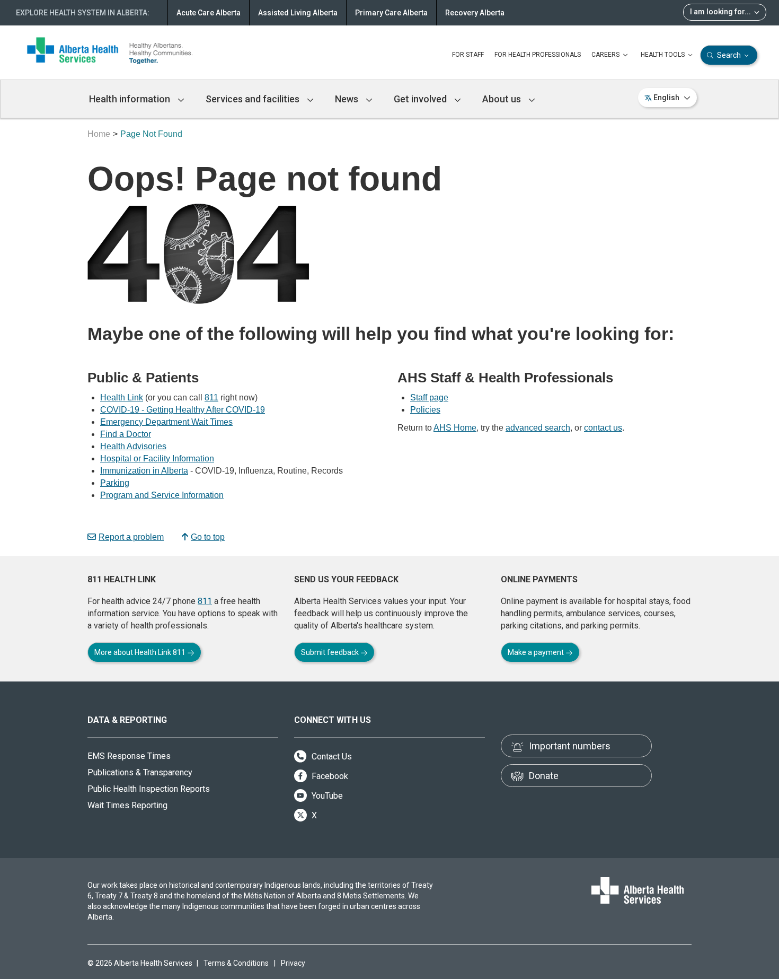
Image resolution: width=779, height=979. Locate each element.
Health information (130, 98)
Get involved (421, 98)
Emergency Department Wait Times (166, 421)
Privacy (293, 963)
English (666, 97)
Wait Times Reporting (127, 805)
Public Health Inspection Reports (148, 789)
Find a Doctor (125, 434)
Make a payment (536, 652)
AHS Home (454, 427)
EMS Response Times (129, 756)
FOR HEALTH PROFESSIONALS (537, 54)
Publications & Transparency (139, 772)
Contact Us (330, 756)
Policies (425, 409)
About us (502, 98)
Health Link (121, 397)
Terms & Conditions (236, 963)
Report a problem (131, 536)
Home (98, 133)
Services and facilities (254, 98)
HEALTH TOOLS (663, 54)
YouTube (326, 796)
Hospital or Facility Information (157, 458)
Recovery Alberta (474, 12)
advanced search (538, 427)
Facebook (328, 776)
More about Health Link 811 (140, 652)
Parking (114, 482)
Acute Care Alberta (208, 12)
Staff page (429, 397)
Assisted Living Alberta (298, 12)
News (347, 98)
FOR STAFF (468, 54)
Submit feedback (330, 652)
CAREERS (606, 54)
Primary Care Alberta (391, 12)
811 (211, 397)
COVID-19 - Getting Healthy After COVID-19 (182, 409)
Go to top (208, 536)
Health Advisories (133, 446)
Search (728, 55)
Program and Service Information (162, 495)
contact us (603, 427)
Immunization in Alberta (144, 470)
